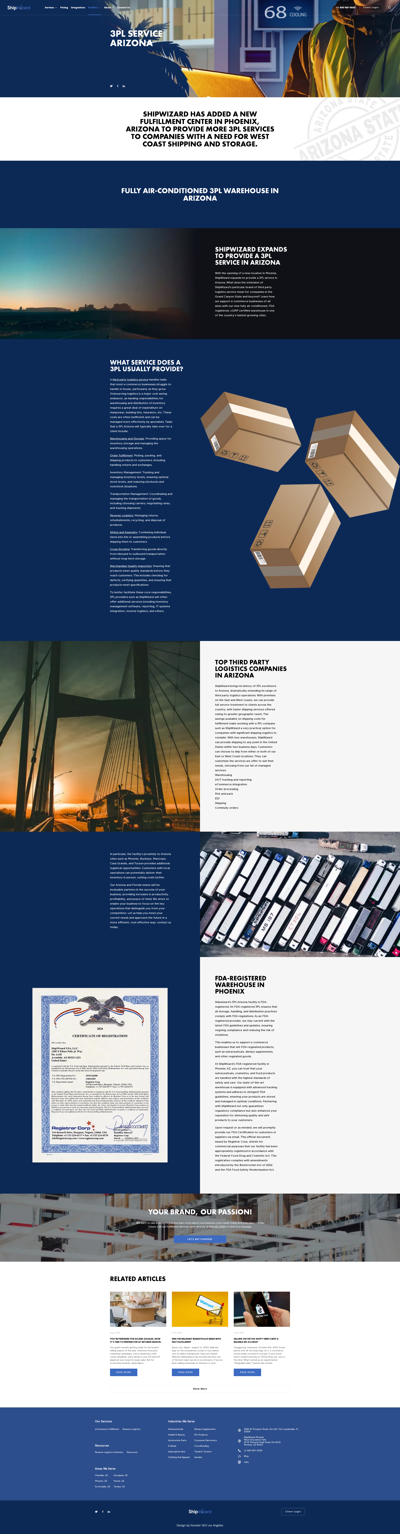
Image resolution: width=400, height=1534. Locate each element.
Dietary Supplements (205, 1429)
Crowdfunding (201, 1446)
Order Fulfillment (121, 455)
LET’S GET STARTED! (200, 1239)
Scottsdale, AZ (102, 1486)
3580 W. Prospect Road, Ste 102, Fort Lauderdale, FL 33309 (271, 1430)
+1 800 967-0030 (253, 1450)
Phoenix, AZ (101, 1481)
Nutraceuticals (175, 1429)
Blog (246, 1456)
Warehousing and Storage (127, 438)
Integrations (78, 7)
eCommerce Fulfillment (107, 1429)
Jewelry (198, 1457)
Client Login (371, 7)
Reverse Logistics (121, 515)
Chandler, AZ (101, 1475)
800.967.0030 (217, 1226)
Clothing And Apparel (179, 1457)
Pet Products (201, 1434)
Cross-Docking (120, 549)
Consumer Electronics (205, 1440)
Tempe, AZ (119, 1486)
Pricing (64, 7)
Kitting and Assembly (123, 532)
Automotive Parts (177, 1440)
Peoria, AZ (119, 1481)
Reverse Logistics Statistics (109, 1452)
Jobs (246, 1462)
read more (123, 1372)
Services (49, 7)
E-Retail (172, 1446)
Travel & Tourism (203, 1451)
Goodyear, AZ (121, 1475)
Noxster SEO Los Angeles (206, 1525)
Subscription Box (176, 1451)
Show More (200, 1388)
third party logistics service (130, 379)
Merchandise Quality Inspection (131, 566)
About (107, 7)
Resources (132, 1452)
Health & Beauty (176, 1434)
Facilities (93, 7)
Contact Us (124, 7)
